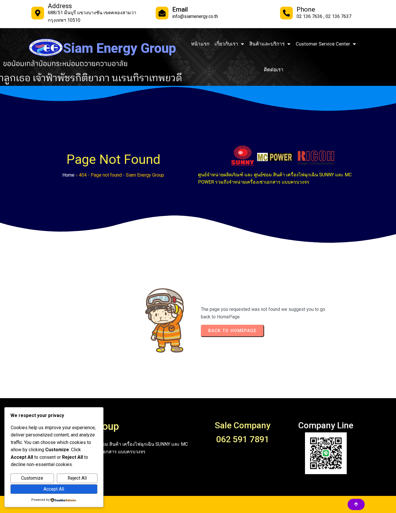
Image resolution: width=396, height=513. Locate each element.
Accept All (53, 489)
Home (68, 175)
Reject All (77, 478)
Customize (32, 478)
